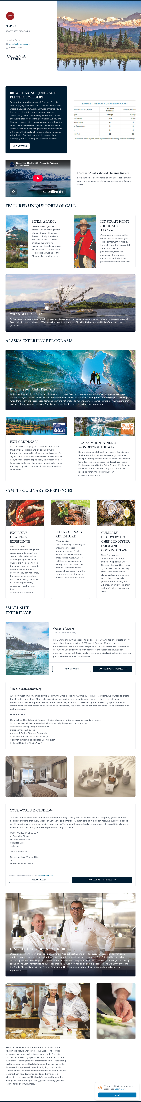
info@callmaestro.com (19, 44)
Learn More (120, 1089)
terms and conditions (45, 876)
